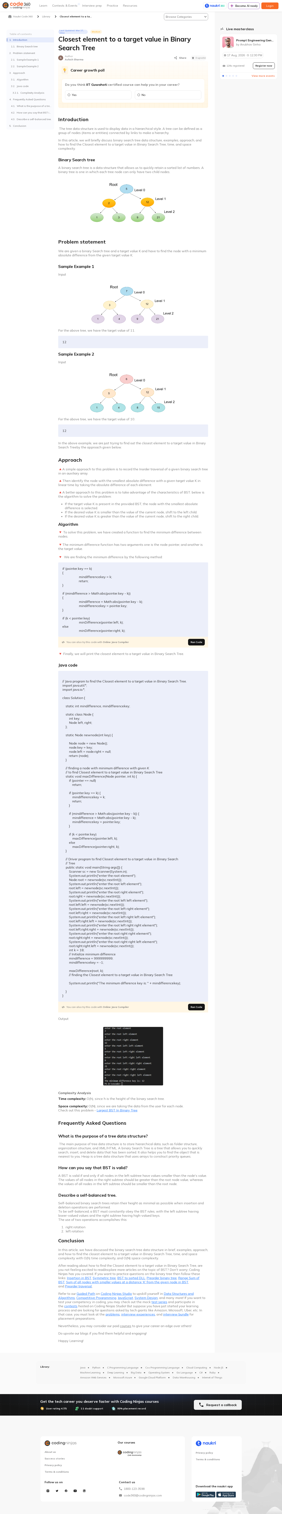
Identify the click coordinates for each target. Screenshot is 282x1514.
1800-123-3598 (134, 1489)
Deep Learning (115, 1372)
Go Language (185, 1372)
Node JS (218, 1367)
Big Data (136, 1372)
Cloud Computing (196, 1367)
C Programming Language (122, 1367)
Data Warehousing (184, 1377)
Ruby (213, 1372)
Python (96, 1367)
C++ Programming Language (162, 1367)
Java (82, 1367)
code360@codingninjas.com (143, 1495)
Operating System (159, 1372)
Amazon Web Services (93, 1377)
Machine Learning (90, 1372)
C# (201, 1372)
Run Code (196, 642)
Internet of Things (212, 1377)
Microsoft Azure (122, 1377)
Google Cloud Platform (152, 1377)
